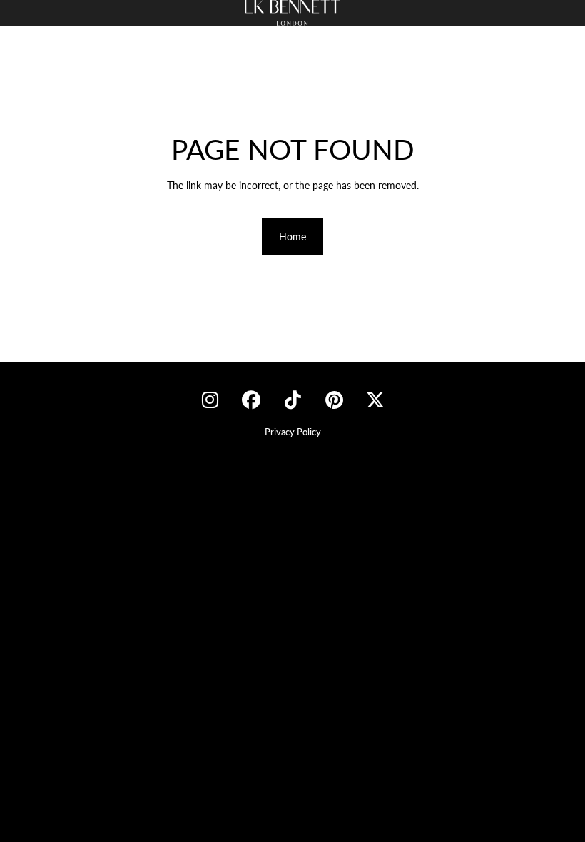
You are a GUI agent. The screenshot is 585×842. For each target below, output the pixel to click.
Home (292, 236)
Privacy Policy (293, 431)
